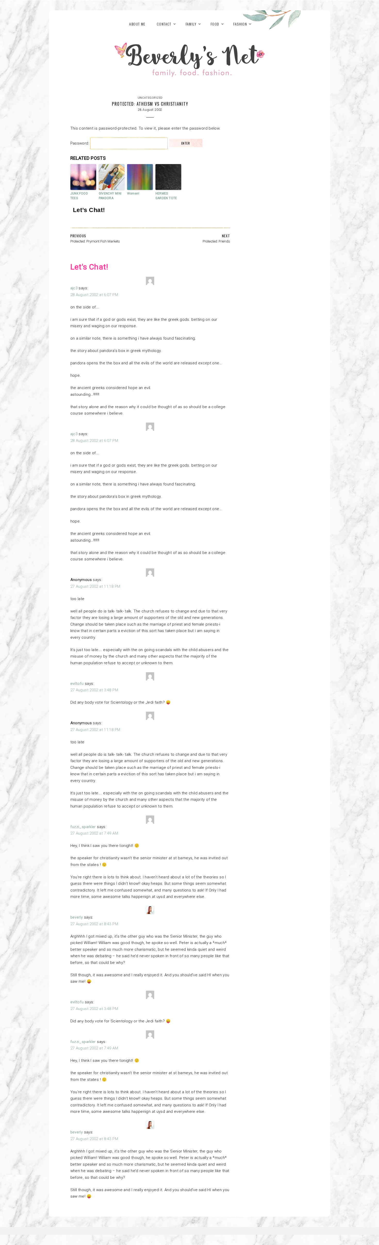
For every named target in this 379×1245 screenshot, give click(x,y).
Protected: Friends (216, 241)
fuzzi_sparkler (83, 827)
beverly (76, 917)
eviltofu (77, 683)
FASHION (240, 24)
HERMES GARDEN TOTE (166, 196)
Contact (164, 24)
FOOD (215, 24)
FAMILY (191, 24)
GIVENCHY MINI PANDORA (110, 196)
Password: (80, 143)
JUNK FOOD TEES (79, 196)
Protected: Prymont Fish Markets (95, 241)
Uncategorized (150, 97)
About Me (137, 24)
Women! (133, 193)
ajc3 (74, 288)
